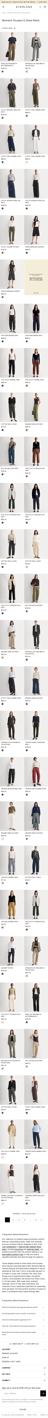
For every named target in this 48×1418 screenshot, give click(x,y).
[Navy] (2, 162)
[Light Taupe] (26, 975)
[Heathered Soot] (2, 297)
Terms (34, 1402)
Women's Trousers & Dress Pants (18, 13)
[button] (45, 7)
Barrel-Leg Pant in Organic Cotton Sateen (12, 1197)
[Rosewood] (26, 385)
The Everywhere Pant (9, 335)
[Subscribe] (43, 1393)
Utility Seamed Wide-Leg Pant (10, 111)
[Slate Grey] (2, 1112)
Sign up (5, 1357)
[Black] (26, 208)
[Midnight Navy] (2, 474)
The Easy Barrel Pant (9, 877)
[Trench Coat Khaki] (2, 657)
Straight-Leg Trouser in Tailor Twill (34, 65)
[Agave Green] (26, 838)
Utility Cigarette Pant (10, 247)
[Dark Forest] (2, 522)
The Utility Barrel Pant (10, 380)
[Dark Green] (2, 430)
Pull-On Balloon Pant (9, 468)
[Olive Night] (2, 117)
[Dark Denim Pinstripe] (2, 883)
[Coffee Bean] (26, 1112)
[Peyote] (26, 567)
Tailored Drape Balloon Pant (34, 1197)
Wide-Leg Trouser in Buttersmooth (9, 65)
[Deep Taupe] (2, 71)
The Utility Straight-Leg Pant (35, 469)
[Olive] (26, 611)
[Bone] (26, 162)
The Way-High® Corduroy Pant (35, 743)
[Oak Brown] (2, 927)
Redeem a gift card (11, 1361)
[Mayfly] (26, 430)
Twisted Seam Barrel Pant (11, 789)
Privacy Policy (23, 1402)
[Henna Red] (26, 794)
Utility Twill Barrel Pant (35, 110)
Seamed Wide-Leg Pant (34, 424)
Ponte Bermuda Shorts (34, 247)
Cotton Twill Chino (9, 424)
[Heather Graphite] (26, 71)
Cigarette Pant (7, 968)
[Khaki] (2, 1068)
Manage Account (10, 1353)
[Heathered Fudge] (2, 750)
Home (4, 13)
